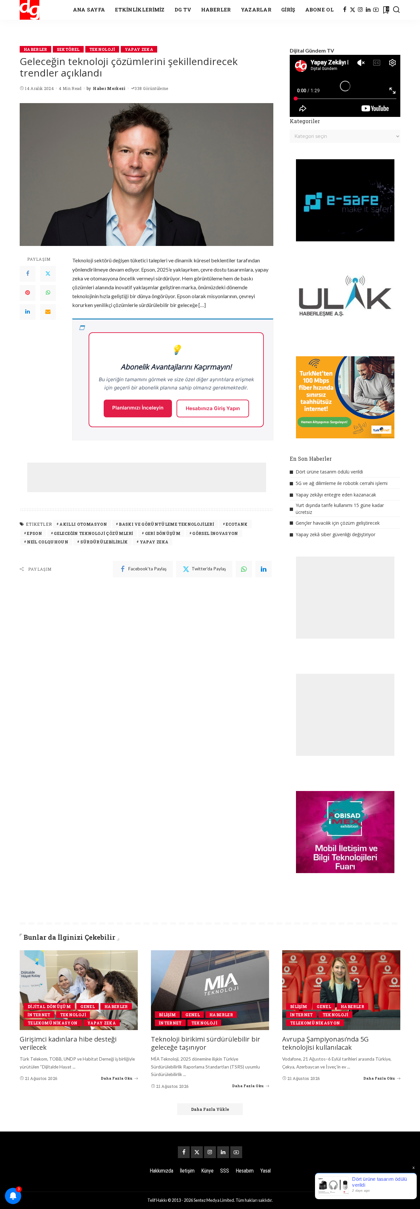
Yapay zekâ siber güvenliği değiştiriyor (335, 534)
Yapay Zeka (139, 49)
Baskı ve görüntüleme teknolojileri (166, 524)
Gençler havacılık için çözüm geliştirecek (338, 523)
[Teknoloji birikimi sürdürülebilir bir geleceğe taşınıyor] (210, 990)
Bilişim (167, 1014)
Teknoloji (102, 49)
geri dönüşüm (162, 533)
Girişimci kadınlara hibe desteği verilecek (68, 1043)
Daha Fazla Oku (117, 1078)
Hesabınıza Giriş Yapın (213, 408)
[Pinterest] (27, 293)
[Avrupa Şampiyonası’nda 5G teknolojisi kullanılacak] (341, 990)
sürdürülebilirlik (104, 541)
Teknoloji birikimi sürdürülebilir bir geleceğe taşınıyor (205, 1043)
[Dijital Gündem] (29, 10)
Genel (87, 1006)
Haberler (35, 49)
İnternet (39, 1014)
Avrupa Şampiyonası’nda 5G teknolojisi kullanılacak (325, 1043)
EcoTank (236, 524)
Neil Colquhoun (47, 541)
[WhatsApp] (48, 293)
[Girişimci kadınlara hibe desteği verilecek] (79, 990)
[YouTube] (376, 10)
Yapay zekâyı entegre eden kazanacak (336, 495)
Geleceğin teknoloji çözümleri (93, 533)
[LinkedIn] (368, 10)
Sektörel (68, 49)
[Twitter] (48, 274)
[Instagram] (360, 10)
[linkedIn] (263, 569)
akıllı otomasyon (83, 524)
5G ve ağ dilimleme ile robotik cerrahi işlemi (342, 483)
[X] (352, 10)
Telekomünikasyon (53, 1022)
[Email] (48, 312)
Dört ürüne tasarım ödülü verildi (329, 472)
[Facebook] (344, 10)
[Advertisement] (146, 477)
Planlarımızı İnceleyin (137, 408)
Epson (34, 533)
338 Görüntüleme (151, 88)
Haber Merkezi (109, 88)
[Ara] (396, 10)
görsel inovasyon (215, 533)
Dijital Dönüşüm (49, 1006)
